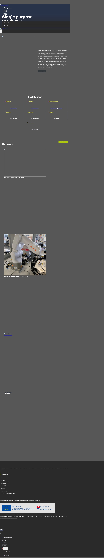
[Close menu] (0, 533)
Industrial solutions (8, 8)
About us (5, 14)
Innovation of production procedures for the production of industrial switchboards (23, 500)
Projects (5, 11)
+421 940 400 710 (5, 472)
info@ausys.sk (5, 474)
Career (5, 13)
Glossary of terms (5, 491)
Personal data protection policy (8, 493)
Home (5, 7)
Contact (5, 16)
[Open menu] (1, 31)
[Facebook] (2, 530)
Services (5, 10)
